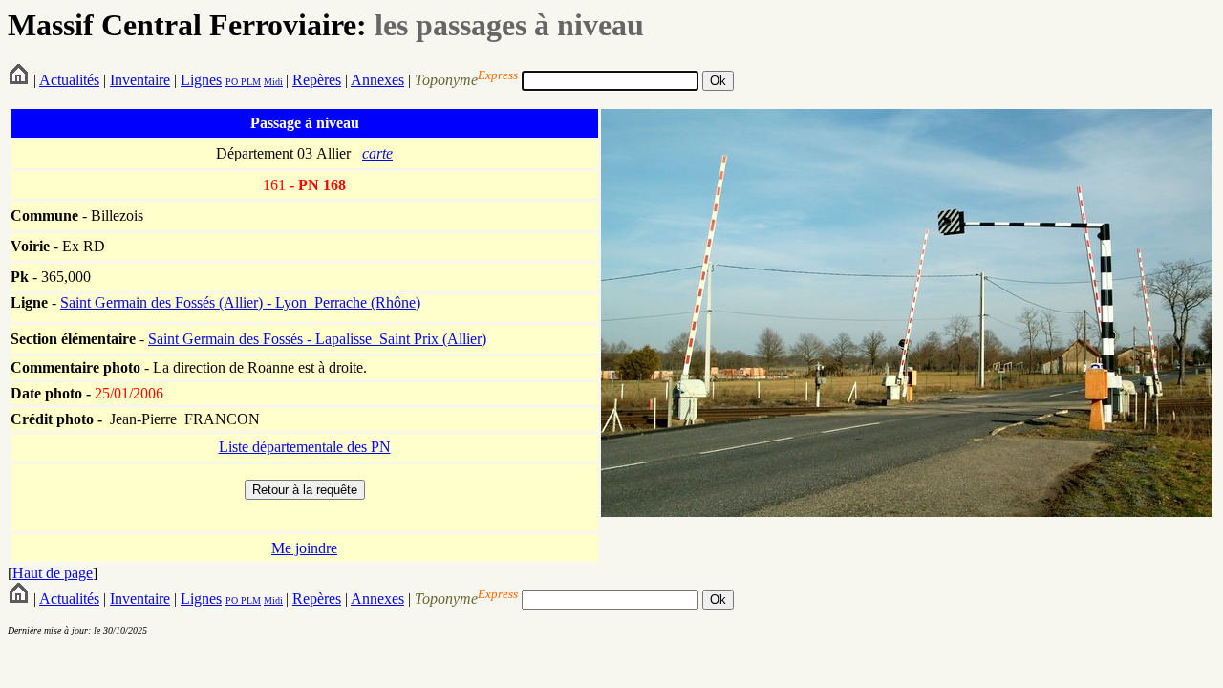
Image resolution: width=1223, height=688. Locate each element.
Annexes (377, 80)
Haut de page (52, 573)
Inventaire (140, 80)
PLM (249, 81)
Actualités (69, 80)
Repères (316, 80)
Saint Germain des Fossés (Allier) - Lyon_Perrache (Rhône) (240, 302)
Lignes (201, 80)
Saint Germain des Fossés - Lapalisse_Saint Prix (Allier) (317, 339)
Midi (273, 81)
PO (231, 81)
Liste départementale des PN (305, 447)
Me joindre (304, 548)
